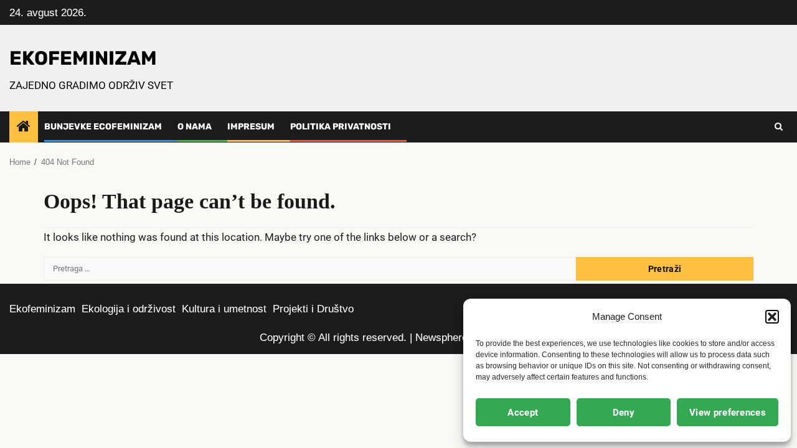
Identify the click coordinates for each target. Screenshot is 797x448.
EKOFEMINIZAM (83, 58)
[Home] (24, 127)
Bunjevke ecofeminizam (103, 126)
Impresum (251, 126)
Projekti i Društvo (313, 309)
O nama (194, 126)
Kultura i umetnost (224, 309)
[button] (772, 316)
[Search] (778, 127)
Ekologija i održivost (129, 309)
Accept (522, 412)
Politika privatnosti (340, 126)
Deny (623, 412)
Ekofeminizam (42, 309)
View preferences (727, 412)
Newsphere (441, 337)
